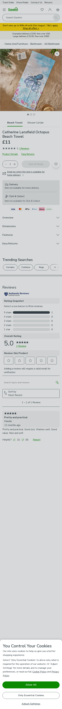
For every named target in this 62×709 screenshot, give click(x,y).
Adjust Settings (31, 703)
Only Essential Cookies (31, 695)
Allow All (31, 684)
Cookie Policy (39, 671)
